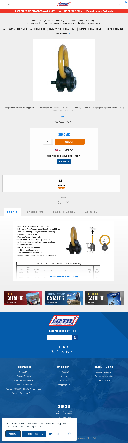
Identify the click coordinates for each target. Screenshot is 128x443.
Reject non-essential (34, 434)
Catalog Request (24, 376)
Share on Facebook (63, 202)
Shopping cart (64, 385)
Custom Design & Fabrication (24, 380)
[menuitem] (24, 372)
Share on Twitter (59, 202)
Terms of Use (104, 380)
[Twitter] (53, 351)
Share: (64, 197)
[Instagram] (72, 352)
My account (64, 372)
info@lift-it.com (64, 418)
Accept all (13, 434)
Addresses (64, 380)
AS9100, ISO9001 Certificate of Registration (24, 389)
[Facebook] (58, 352)
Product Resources (64, 211)
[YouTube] (62, 352)
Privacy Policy (92, 438)
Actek (70, 34)
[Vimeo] (67, 352)
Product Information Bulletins (24, 393)
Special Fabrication (104, 372)
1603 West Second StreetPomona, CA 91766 (64, 412)
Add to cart (69, 141)
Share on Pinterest (67, 202)
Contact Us (91, 211)
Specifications (35, 211)
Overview (12, 211)
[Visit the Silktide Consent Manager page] (70, 434)
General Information (24, 385)
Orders (64, 376)
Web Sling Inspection (104, 376)
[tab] (12, 212)
